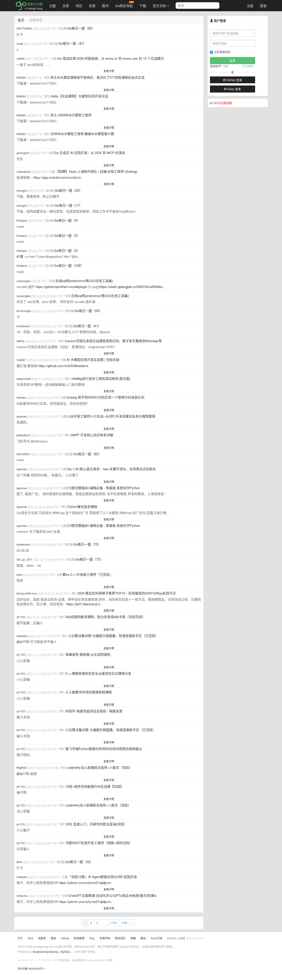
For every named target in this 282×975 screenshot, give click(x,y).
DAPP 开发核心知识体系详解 (91, 435)
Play (92, 938)
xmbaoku (22, 877)
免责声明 (105, 938)
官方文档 (160, 5)
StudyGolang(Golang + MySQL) (51, 951)
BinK (19, 862)
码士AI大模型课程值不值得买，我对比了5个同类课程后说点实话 (97, 77)
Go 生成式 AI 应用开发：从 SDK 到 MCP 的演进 (89, 152)
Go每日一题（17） (68, 205)
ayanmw (22, 416)
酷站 (143, 938)
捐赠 (133, 938)
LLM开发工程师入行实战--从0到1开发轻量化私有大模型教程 (111, 416)
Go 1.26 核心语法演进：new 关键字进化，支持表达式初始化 (111, 468)
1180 (124, 923)
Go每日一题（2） (67, 250)
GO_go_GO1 (24, 559)
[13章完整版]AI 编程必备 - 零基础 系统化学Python (103, 487)
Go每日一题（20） (68, 190)
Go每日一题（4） (67, 220)
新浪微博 (79, 938)
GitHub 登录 (234, 80)
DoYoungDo (24, 311)
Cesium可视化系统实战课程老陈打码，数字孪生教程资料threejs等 (113, 340)
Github (65, 938)
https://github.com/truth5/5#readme (63, 365)
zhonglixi (22, 190)
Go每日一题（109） (68, 265)
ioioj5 (20, 43)
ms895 (21, 58)
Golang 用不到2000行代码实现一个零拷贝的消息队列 (105, 397)
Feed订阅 (156, 938)
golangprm (23, 153)
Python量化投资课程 (82, 506)
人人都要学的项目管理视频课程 (88, 692)
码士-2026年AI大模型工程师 (70, 115)
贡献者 (42, 938)
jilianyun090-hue (27, 593)
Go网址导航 (124, 5)
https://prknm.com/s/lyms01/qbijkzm (85, 882)
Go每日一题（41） (87, 325)
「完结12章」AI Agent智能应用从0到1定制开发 (102, 876)
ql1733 (21, 617)
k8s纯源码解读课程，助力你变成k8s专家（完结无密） (105, 616)
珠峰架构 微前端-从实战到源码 (87, 654)
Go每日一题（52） (79, 861)
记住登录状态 (222, 52)
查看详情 (109, 71)
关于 (20, 938)
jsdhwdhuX (23, 435)
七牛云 (91, 951)
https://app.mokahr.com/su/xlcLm (57, 177)
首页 (21, 20)
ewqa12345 (24, 379)
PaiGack (22, 220)
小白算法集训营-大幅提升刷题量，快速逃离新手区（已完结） (113, 635)
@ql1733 (23, 641)
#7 (20, 256)
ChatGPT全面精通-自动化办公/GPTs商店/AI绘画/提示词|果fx (112, 895)
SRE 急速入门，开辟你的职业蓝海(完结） (96, 824)
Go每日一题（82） (81, 28)
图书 (105, 5)
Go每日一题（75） (87, 544)
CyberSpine (24, 171)
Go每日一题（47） (72, 43)
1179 (113, 923)
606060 (21, 77)
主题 (52, 5)
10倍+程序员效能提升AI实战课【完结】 (94, 786)
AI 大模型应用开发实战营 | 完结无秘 (93, 359)
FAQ (30, 938)
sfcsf (19, 574)
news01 (21, 360)
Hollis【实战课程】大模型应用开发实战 (79, 96)
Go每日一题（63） (88, 310)
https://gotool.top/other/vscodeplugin (61, 286)
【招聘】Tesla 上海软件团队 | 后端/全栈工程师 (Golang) (96, 171)
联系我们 (120, 938)
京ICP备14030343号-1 (31, 968)
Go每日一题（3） (67, 235)
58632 (20, 341)
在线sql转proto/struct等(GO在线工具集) (84, 280)
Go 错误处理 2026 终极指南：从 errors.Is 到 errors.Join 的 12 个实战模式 (110, 58)
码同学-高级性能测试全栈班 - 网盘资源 (93, 711)
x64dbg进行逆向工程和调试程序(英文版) (100, 378)
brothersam (23, 326)
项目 (79, 5)
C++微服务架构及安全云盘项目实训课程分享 (98, 673)
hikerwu (21, 397)
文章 (65, 5)
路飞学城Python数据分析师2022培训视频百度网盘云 (103, 748)
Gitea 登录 (233, 89)
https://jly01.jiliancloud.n (83, 604)
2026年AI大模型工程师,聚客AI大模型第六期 (82, 133)
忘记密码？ (248, 66)
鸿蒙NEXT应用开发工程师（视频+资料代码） (98, 842)
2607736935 (24, 28)
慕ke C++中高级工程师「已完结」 (87, 574)
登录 (263, 5)
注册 (250, 5)
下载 (142, 5)
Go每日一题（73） (89, 559)
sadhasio (22, 636)
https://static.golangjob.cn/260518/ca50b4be (131, 286)
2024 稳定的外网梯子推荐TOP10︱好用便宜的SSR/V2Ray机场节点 (126, 593)
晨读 (53, 938)
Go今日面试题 (223, 103)
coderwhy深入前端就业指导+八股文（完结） (99, 767)
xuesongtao (24, 281)
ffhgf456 (21, 767)
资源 (92, 5)
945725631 (23, 454)
